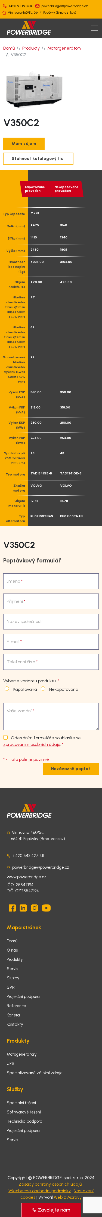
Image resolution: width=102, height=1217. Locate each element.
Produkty (31, 48)
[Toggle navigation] (94, 28)
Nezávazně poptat (70, 768)
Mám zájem (24, 143)
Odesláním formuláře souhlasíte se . (42, 741)
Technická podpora (24, 1121)
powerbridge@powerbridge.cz (64, 6)
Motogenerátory (22, 1054)
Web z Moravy (68, 1197)
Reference (16, 1005)
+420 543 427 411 (28, 855)
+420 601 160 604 (20, 6)
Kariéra (13, 1015)
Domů (9, 48)
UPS (10, 1063)
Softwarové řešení (24, 1112)
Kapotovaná (24, 689)
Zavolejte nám (54, 1210)
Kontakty (15, 1024)
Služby (13, 978)
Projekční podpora (23, 996)
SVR (11, 987)
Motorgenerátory (64, 48)
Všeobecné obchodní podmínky (39, 1190)
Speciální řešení (21, 1102)
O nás (12, 950)
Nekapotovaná (62, 689)
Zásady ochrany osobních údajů (50, 1184)
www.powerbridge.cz (26, 876)
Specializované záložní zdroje (35, 1072)
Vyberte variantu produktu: (31, 680)
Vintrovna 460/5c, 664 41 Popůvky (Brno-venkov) (42, 12)
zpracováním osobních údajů (31, 744)
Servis (12, 968)
